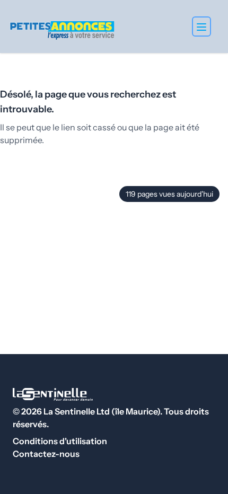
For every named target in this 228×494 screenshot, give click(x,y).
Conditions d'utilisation (60, 441)
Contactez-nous (46, 453)
